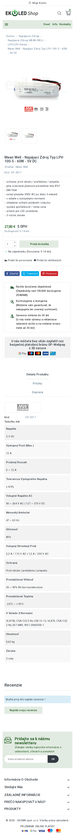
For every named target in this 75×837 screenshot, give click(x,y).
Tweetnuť (32, 273)
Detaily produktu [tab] (37, 374)
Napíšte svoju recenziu (23, 710)
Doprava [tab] (37, 392)
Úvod (46, 24)
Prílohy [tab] (37, 383)
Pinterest (51, 273)
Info (55, 24)
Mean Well (22, 166)
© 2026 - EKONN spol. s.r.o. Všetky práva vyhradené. (37, 820)
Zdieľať (14, 273)
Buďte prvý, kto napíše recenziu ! (25, 699)
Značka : (10, 166)
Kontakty (65, 24)
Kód (7, 172)
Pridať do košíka (39, 244)
